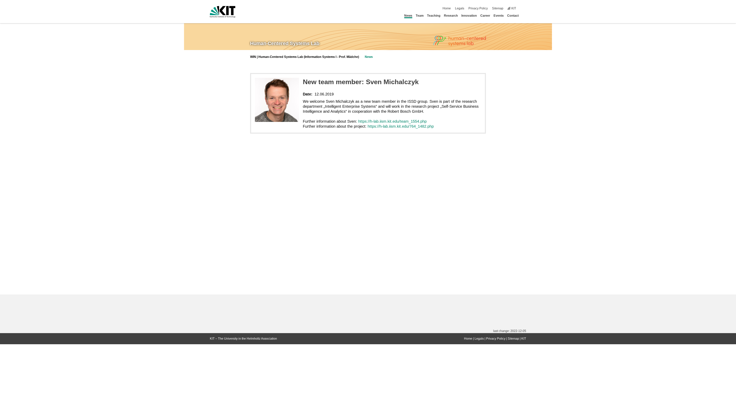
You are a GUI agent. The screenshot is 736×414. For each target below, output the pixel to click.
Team (420, 15)
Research (451, 15)
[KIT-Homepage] (222, 12)
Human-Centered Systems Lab (284, 43)
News (408, 15)
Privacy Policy (478, 8)
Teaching (433, 15)
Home (447, 8)
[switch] (524, 8)
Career (485, 15)
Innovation (469, 15)
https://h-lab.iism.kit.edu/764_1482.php (401, 126)
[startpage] (524, 15)
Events (499, 15)
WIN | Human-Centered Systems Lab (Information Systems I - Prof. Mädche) (304, 56)
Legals (459, 8)
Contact (513, 15)
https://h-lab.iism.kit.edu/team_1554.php (392, 121)
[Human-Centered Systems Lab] (459, 41)
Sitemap (497, 8)
